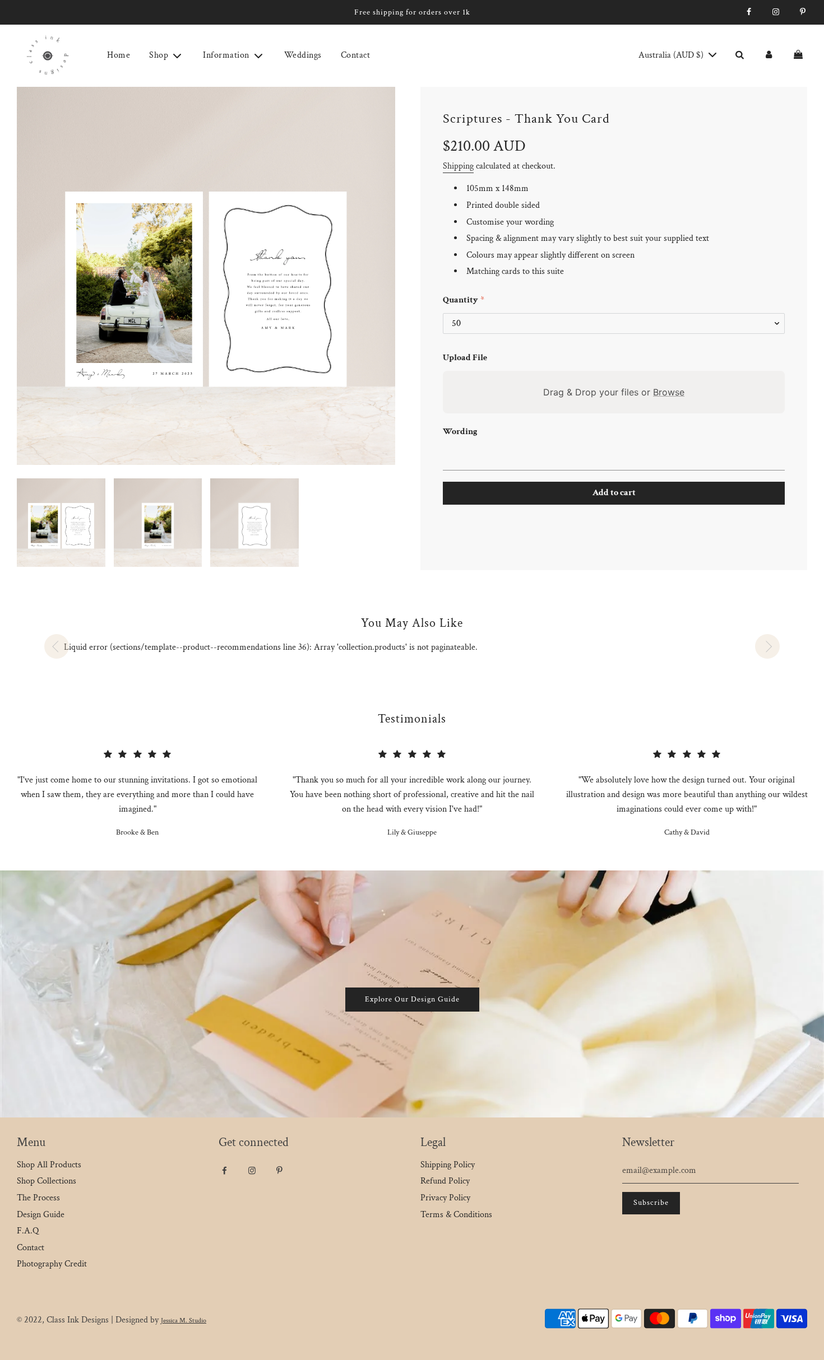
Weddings (303, 55)
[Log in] (768, 55)
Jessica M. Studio (183, 1320)
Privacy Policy (445, 1198)
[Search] (739, 55)
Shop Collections (46, 1181)
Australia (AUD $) (672, 55)
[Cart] (800, 55)
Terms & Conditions (456, 1215)
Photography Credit (52, 1264)
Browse (668, 392)
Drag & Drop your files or (613, 392)
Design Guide (40, 1215)
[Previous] (56, 646)
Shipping (458, 166)
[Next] (767, 646)
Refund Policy (445, 1181)
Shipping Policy (447, 1165)
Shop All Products (49, 1165)
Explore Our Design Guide (412, 999)
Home (118, 55)
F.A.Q (28, 1231)
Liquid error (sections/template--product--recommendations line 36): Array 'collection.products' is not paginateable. (271, 647)
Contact (356, 55)
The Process (38, 1198)
